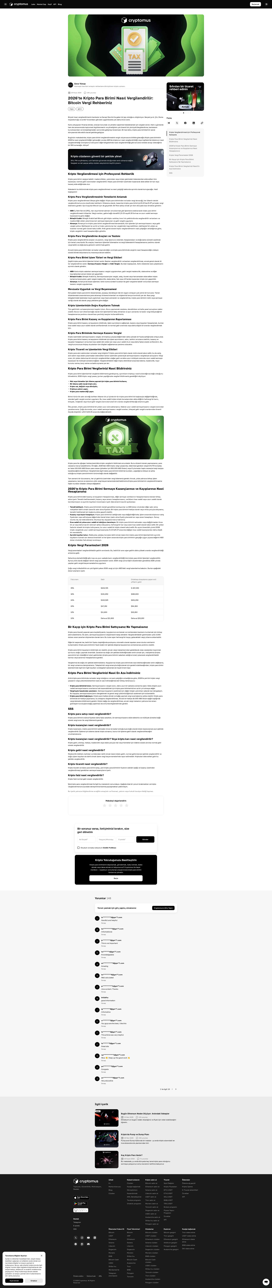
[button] (116, 437)
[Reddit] (82, 1244)
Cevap (103, 923)
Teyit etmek (14, 1281)
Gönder (145, 839)
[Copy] (202, 123)
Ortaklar (34, 1281)
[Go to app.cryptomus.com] (18, 4)
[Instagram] (82, 1237)
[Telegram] (75, 1244)
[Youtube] (88, 1237)
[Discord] (88, 1244)
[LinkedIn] (94, 1237)
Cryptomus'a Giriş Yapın (163, 908)
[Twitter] (75, 1237)
